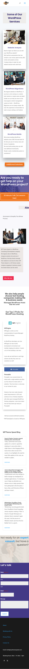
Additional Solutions (14, 164)
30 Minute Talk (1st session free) (14, 196)
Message (3, 599)
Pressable (7, 374)
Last (2, 586)
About (4, 625)
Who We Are (8, 278)
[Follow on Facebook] (4, 660)
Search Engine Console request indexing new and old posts (14, 439)
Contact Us (6, 643)
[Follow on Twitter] (7, 660)
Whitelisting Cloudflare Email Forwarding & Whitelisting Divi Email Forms (13, 504)
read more (7, 462)
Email (4, 591)
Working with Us (7, 631)
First (2, 579)
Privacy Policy (7, 637)
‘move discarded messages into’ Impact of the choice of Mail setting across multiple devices (14, 471)
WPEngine (7, 328)
